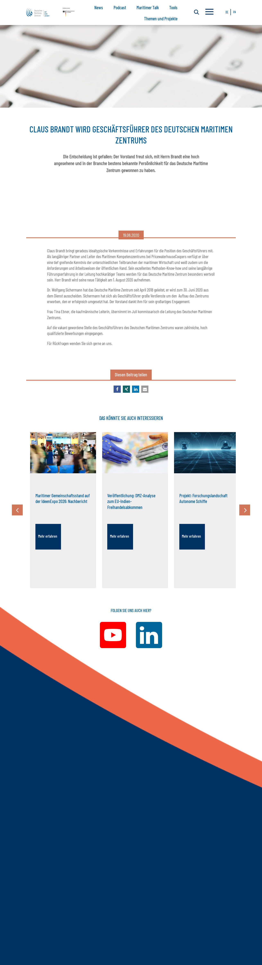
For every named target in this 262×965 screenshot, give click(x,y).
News (98, 7)
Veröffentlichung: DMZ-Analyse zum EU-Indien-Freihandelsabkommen (127, 501)
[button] (117, 389)
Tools (173, 7)
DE (227, 12)
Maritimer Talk (148, 7)
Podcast (120, 7)
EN (234, 12)
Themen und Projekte (160, 18)
